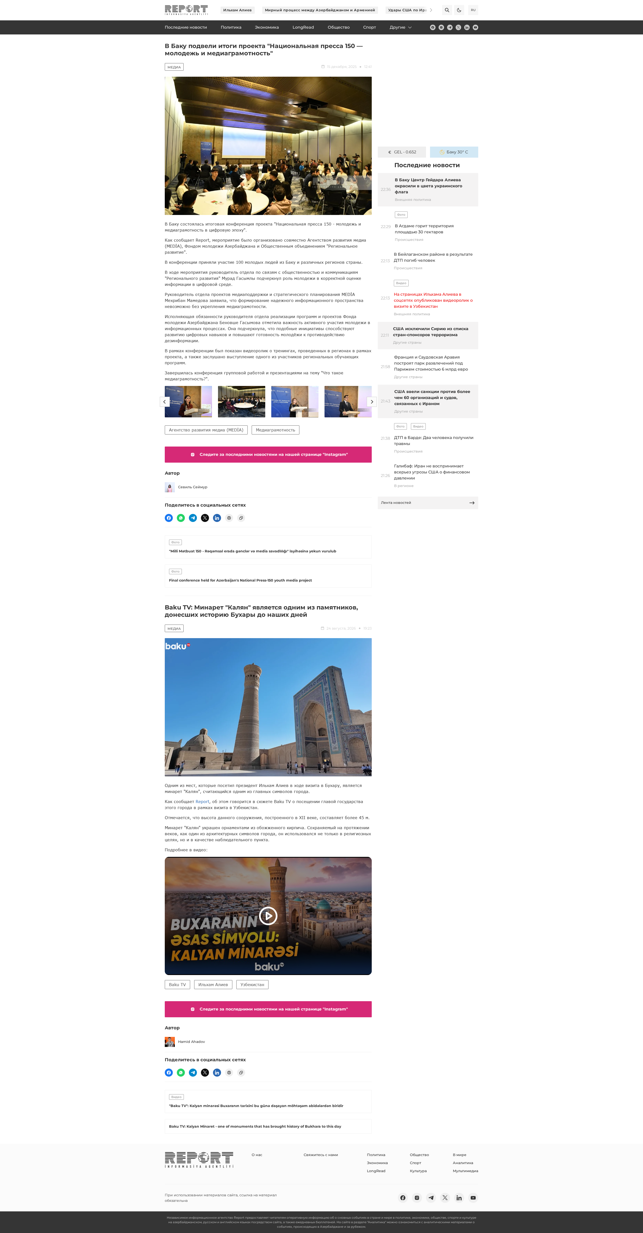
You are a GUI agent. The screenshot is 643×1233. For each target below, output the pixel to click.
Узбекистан (252, 984)
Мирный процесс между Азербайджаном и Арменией (320, 10)
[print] (229, 518)
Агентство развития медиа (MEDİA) (206, 429)
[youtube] (475, 27)
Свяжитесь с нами (321, 1155)
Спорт (415, 1163)
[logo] (186, 10)
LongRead (376, 1171)
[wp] (181, 518)
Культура (418, 1171)
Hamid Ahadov (191, 1041)
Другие (397, 27)
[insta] (441, 27)
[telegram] (450, 27)
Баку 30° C (457, 152)
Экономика (377, 1163)
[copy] (241, 518)
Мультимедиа (465, 1171)
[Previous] (165, 402)
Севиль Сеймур (192, 487)
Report (202, 801)
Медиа (174, 67)
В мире (459, 1155)
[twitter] (458, 27)
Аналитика (463, 1163)
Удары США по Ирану (410, 10)
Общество (419, 1155)
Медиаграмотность (275, 429)
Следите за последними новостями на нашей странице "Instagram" (274, 454)
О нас (257, 1155)
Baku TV (177, 984)
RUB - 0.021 (405, 152)
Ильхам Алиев (237, 10)
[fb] (433, 27)
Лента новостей (396, 502)
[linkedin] (467, 27)
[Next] (427, 10)
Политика (376, 1155)
